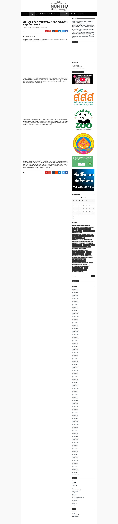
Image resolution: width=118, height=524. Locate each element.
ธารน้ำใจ (82, 237)
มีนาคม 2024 (74, 332)
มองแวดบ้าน (75, 243)
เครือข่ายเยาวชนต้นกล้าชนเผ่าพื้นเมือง (80, 262)
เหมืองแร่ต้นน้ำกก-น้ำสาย (78, 268)
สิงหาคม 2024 (75, 325)
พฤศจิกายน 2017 (75, 446)
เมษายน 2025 (75, 313)
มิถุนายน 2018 (75, 436)
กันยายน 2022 (75, 359)
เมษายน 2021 (75, 385)
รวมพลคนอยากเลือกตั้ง (77, 245)
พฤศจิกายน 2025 (75, 302)
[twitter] (63, 31)
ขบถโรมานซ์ (88, 229)
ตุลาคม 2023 (74, 340)
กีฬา (73, 488)
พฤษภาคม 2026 (75, 293)
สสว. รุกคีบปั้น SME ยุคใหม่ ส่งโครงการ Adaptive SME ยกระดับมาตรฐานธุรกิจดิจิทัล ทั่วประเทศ (83, 30)
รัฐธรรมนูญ (92, 245)
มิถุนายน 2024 (75, 328)
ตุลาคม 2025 (74, 304)
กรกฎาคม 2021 (75, 380)
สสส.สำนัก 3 (88, 252)
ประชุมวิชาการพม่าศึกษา (78, 241)
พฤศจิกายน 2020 (75, 392)
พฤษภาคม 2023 (75, 347)
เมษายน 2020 (75, 403)
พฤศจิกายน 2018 (75, 428)
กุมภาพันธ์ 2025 (75, 316)
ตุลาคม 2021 (74, 376)
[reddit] (56, 31)
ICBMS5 (80, 225)
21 (86, 211)
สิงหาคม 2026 (75, 289)
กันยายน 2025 (75, 305)
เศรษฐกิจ (45, 27)
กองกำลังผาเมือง (81, 229)
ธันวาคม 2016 (75, 463)
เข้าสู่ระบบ (74, 511)
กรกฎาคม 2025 (75, 308)
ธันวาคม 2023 (75, 337)
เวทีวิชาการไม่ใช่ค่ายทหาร (78, 266)
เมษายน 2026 (75, 295)
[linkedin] (59, 31)
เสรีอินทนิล (87, 266)
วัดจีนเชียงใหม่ (87, 246)
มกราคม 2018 (75, 443)
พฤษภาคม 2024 (75, 329)
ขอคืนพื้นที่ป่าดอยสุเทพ (77, 230)
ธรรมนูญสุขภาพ (76, 237)
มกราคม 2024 (75, 335)
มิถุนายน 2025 (75, 310)
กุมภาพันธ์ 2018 (75, 442)
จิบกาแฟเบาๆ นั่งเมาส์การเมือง (78, 234)
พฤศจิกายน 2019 (75, 410)
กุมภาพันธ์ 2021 (75, 388)
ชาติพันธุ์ (80, 236)
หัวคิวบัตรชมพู (90, 257)
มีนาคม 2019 (74, 422)
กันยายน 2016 (75, 467)
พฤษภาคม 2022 (75, 365)
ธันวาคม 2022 (75, 355)
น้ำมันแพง (86, 239)
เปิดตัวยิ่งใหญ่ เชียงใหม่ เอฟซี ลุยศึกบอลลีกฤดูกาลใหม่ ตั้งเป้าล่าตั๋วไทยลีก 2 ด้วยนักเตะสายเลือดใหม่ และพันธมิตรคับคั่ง (83, 36)
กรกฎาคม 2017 (75, 452)
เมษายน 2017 (75, 457)
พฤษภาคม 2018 (75, 437)
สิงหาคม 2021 (75, 379)
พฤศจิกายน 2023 (75, 338)
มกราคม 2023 (75, 353)
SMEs (89, 225)
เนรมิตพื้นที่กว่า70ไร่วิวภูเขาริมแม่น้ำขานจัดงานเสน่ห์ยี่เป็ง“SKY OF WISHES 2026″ (82, 22)
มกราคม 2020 (75, 407)
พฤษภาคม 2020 (75, 401)
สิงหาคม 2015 (75, 469)
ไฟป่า (82, 271)
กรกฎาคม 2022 (75, 362)
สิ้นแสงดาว (89, 255)
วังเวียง (82, 246)
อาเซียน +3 (74, 503)
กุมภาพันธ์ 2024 (75, 334)
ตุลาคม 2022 (74, 358)
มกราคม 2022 (75, 371)
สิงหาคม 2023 (75, 343)
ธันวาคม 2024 (75, 319)
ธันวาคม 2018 (75, 427)
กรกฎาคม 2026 (75, 290)
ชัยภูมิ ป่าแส (75, 236)
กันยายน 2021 (75, 377)
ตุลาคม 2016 (74, 466)
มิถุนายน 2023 (75, 346)
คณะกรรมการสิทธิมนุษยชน (88, 230)
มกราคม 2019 (75, 425)
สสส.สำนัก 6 (81, 253)
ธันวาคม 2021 (75, 373)
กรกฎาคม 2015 (75, 470)
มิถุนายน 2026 (75, 292)
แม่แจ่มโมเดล (75, 269)
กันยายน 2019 (75, 413)
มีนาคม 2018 (74, 440)
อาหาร (73, 501)
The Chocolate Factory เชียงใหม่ (79, 227)
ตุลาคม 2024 (74, 322)
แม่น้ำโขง (86, 268)
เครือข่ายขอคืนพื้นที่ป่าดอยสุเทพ (79, 259)
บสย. (90, 239)
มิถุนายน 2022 (75, 364)
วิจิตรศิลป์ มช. (85, 250)
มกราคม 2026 (75, 299)
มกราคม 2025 (75, 317)
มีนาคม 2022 (74, 368)
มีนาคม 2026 (74, 296)
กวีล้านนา (75, 229)
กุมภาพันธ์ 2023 (75, 352)
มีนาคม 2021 (74, 386)
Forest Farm (75, 225)
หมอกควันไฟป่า (82, 257)
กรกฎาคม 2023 (75, 344)
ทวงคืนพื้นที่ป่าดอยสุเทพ (88, 236)
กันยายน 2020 (75, 395)
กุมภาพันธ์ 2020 (75, 406)
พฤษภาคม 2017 (75, 455)
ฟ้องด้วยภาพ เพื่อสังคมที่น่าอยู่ (78, 497)
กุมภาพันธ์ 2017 (75, 460)
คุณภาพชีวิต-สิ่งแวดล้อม (77, 489)
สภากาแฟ (83, 252)
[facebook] (66, 31)
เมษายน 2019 (75, 421)
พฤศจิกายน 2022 (75, 356)
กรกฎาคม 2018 (75, 434)
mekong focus (75, 485)
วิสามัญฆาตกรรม (76, 252)
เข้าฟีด (73, 513)
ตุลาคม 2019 (74, 412)
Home (24, 18)
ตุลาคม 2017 (74, 448)
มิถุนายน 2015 (75, 472)
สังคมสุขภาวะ (88, 253)
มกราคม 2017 (75, 461)
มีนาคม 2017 (74, 458)
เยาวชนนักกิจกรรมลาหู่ (77, 264)
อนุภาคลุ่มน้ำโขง (75, 500)
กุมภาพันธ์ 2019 (75, 424)
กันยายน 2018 (75, 431)
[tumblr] (53, 31)
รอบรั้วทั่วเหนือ (40, 27)
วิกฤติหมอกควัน (82, 248)
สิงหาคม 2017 (75, 451)
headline (27, 18)
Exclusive (74, 482)
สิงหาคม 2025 (75, 307)
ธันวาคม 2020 (75, 391)
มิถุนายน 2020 (75, 400)
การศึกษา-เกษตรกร (76, 486)
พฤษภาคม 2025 (75, 311)
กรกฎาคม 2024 (75, 326)
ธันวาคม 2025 (75, 301)
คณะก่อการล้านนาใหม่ (77, 232)
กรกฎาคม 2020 (75, 398)
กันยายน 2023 (75, 341)
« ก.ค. (73, 218)
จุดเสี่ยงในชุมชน (89, 234)
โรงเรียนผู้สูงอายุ (76, 271)
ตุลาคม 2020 (74, 394)
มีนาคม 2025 (74, 314)
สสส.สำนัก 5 (75, 253)
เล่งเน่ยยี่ (85, 264)
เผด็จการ (91, 262)
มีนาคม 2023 (74, 350)
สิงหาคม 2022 (75, 361)
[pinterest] (46, 31)
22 (89, 211)
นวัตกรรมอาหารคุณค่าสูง (78, 239)
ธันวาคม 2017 (75, 445)
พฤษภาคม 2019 (75, 419)
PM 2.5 (85, 225)
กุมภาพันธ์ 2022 (75, 370)
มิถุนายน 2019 (75, 418)
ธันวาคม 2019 (75, 409)
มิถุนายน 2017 (75, 454)
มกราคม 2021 (75, 389)
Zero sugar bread (90, 227)
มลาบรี (90, 241)
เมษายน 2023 (75, 349)
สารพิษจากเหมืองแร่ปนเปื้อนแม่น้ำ (79, 255)
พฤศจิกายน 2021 (75, 374)
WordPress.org (75, 516)
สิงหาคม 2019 (75, 415)
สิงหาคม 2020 (75, 397)
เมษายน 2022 (75, 367)
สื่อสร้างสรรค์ (75, 257)
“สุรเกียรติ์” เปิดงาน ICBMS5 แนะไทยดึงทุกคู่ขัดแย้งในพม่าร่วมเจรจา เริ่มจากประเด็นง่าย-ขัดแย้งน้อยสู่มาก (83, 33)
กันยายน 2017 (75, 449)
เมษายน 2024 (75, 331)
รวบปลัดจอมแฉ (89, 243)
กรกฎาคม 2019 (75, 416)
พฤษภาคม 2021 (75, 383)
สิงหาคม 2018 (75, 433)
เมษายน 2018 (75, 439)
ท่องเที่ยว (74, 492)
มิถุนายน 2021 (75, 382)
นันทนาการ (74, 494)
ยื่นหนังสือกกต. (82, 243)
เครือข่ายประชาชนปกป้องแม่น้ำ (79, 260)
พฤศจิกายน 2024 (75, 320)
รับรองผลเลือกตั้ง (76, 246)
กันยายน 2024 (75, 323)
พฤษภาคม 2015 (75, 473)
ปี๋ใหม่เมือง (86, 241)
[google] (49, 31)
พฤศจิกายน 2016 (75, 464)
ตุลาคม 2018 (74, 430)
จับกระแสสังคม (75, 491)
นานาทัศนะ (74, 495)
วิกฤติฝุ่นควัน (75, 248)
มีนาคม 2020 (74, 404)
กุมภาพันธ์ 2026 (75, 298)
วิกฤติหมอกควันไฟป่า (77, 250)
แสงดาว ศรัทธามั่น (83, 269)
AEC (73, 480)
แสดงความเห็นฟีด (75, 514)
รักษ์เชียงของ (85, 245)
